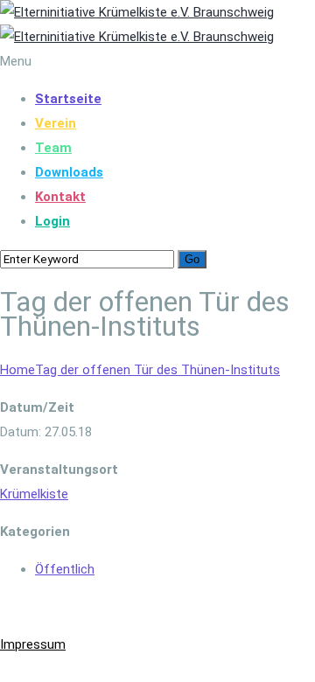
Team (53, 148)
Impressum (33, 644)
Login (52, 221)
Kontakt (60, 197)
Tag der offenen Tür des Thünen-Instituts (157, 370)
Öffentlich (64, 569)
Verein (55, 123)
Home (17, 370)
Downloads (69, 172)
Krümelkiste (34, 494)
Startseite (68, 99)
